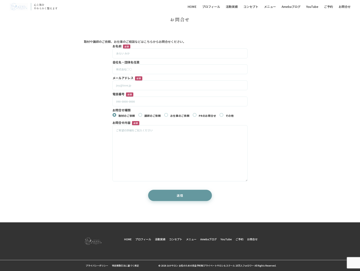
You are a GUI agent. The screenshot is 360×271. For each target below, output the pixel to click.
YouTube (312, 6)
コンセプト (250, 6)
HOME (192, 6)
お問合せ (345, 6)
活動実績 (232, 6)
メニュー (270, 6)
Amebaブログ (291, 6)
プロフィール (211, 6)
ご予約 (328, 6)
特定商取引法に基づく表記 (125, 265)
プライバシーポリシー (97, 265)
